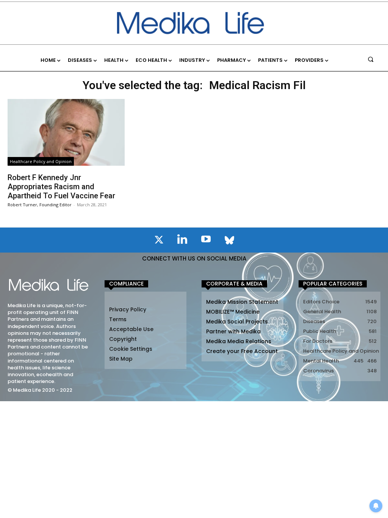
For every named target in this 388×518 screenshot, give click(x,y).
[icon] (158, 241)
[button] (370, 59)
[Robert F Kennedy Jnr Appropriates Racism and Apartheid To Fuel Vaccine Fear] (66, 132)
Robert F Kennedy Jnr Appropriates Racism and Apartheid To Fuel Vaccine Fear (61, 186)
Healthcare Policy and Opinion (41, 161)
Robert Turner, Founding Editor (40, 204)
